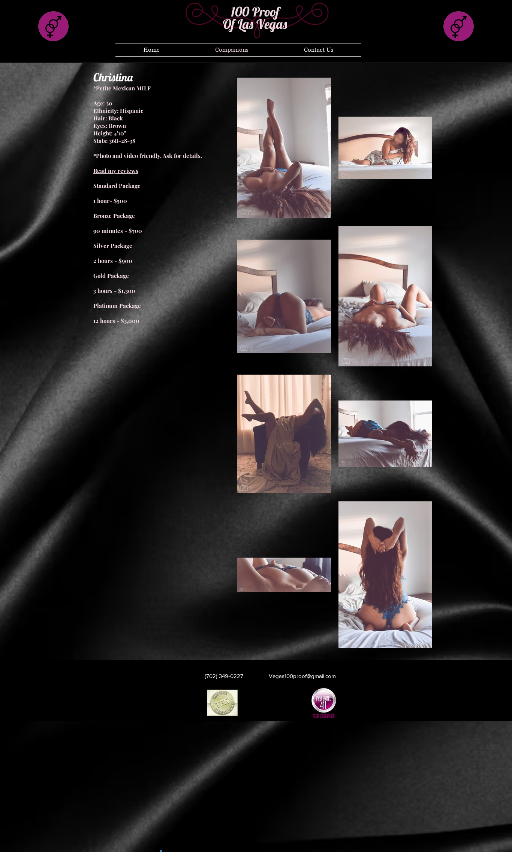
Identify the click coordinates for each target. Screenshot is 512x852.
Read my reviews (115, 170)
